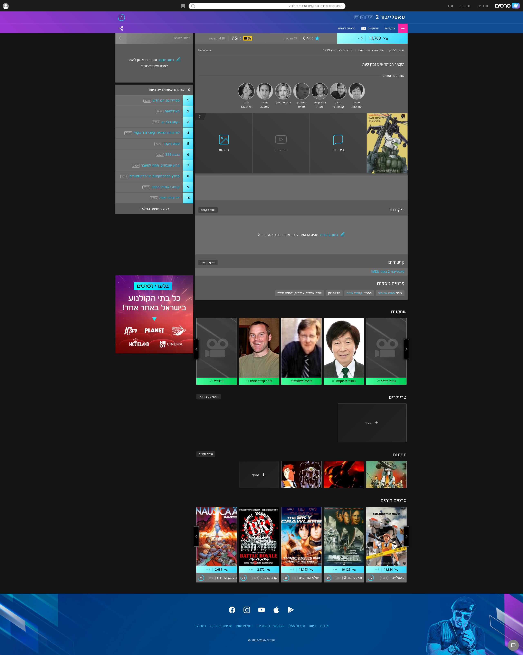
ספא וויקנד (172, 143)
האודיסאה (172, 111)
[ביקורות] (338, 115)
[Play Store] (291, 610)
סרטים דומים (346, 28)
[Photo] (386, 474)
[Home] (507, 6)
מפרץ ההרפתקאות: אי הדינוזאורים (155, 176)
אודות (324, 625)
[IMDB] (246, 39)
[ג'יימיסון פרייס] (301, 84)
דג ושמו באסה (169, 197)
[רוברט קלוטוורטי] (338, 84)
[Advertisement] (301, 187)
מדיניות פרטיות (221, 625)
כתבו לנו (200, 625)
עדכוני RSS (297, 625)
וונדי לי (219, 381)
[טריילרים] (281, 115)
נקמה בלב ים (170, 122)
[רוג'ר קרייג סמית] (320, 84)
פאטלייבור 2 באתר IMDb (388, 271)
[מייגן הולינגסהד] (246, 84)
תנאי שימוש (245, 625)
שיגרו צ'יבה (388, 381)
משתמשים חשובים (271, 625)
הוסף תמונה (206, 454)
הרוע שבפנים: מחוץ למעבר (160, 165)
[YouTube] (261, 610)
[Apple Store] (276, 610)
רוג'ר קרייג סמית (261, 381)
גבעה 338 (172, 154)
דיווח (312, 625)
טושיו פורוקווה (346, 381)
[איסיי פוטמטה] (265, 84)
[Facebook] (232, 610)
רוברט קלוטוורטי (301, 381)
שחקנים (370, 28)
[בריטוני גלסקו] (283, 84)
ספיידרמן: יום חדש (166, 100)
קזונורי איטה (354, 293)
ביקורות (390, 28)
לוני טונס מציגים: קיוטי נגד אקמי (157, 132)
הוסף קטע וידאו (208, 397)
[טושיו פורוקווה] (357, 84)
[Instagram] (247, 610)
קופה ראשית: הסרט (166, 187)
